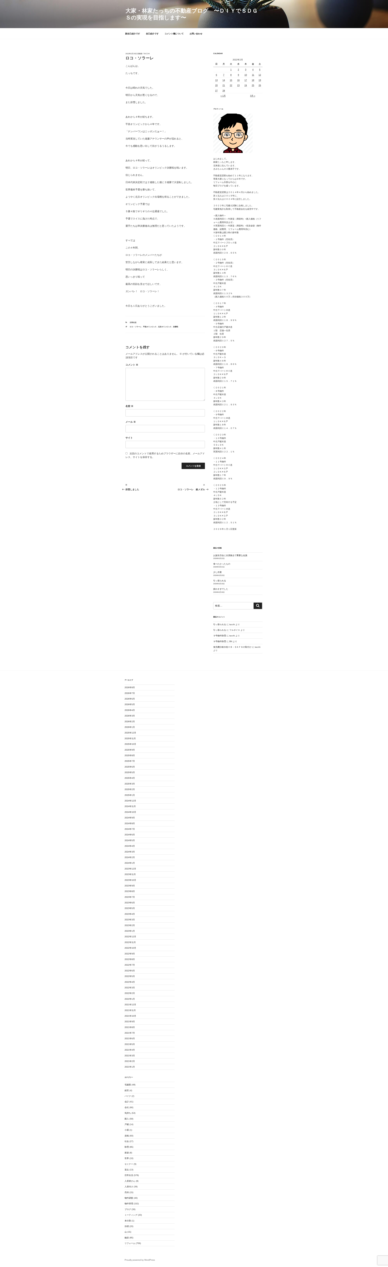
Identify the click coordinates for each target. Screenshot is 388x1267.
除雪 (127, 1147)
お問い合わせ (196, 33)
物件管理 (129, 1203)
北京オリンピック (164, 327)
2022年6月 (130, 970)
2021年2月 (130, 1061)
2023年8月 (130, 891)
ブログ (128, 1209)
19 (260, 80)
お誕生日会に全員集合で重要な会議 (230, 555)
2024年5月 (130, 840)
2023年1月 (130, 931)
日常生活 (133, 322)
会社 (127, 1107)
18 (253, 80)
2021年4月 (130, 1050)
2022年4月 (130, 982)
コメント (131, 364)
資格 (127, 1135)
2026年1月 (130, 727)
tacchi (146, 54)
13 (216, 80)
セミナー (129, 1164)
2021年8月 (130, 1027)
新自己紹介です (132, 33)
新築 (127, 1152)
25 (253, 85)
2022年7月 (130, 965)
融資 (127, 1237)
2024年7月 (130, 829)
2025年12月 (130, 732)
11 (253, 75)
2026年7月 (130, 693)
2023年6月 (130, 902)
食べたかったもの (221, 564)
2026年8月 (130, 687)
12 (260, 75)
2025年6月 (130, 767)
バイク (128, 1096)
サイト (129, 437)
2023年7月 (130, 897)
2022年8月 (130, 959)
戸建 (127, 1124)
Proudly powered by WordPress (140, 1260)
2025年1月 (130, 795)
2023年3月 (130, 919)
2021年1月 (130, 1067)
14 (223, 80)
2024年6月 (130, 834)
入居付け (129, 1186)
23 (238, 85)
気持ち (128, 1113)
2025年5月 (130, 772)
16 (238, 80)
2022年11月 (130, 942)
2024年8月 (130, 823)
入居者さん (130, 1181)
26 (260, 85)
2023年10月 (130, 880)
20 (216, 85)
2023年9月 (130, 885)
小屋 (127, 1130)
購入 (127, 1119)
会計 (127, 1101)
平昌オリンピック (149, 327)
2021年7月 (130, 1033)
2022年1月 (130, 999)
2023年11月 (130, 874)
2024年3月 (130, 852)
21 (223, 85)
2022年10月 (130, 948)
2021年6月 (130, 1038)
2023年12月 (130, 868)
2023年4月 (130, 914)
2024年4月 (130, 846)
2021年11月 (130, 1010)
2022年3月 (130, 987)
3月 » (252, 96)
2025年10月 (130, 744)
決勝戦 (175, 327)
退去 (127, 1169)
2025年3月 (130, 784)
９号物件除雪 (219, 635)
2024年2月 (130, 857)
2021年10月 (130, 1016)
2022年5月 (130, 976)
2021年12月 (130, 1004)
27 (216, 90)
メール (130, 422)
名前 (129, 406)
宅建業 (128, 1084)
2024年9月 (130, 817)
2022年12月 (130, 936)
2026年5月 (130, 704)
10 (245, 75)
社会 (127, 1141)
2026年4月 (130, 710)
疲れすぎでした (220, 589)
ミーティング (131, 1215)
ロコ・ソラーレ (135, 327)
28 (223, 90)
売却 (127, 1192)
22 (231, 85)
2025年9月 (130, 750)
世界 (127, 1158)
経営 (127, 1090)
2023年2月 (130, 925)
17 (245, 80)
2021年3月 (130, 1055)
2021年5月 (130, 1044)
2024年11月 (130, 806)
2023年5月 (130, 908)
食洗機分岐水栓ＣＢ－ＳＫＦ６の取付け (232, 647)
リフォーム (130, 1243)
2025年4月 (130, 778)
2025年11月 (130, 738)
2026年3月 (130, 716)
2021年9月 (130, 1021)
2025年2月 (130, 789)
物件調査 (129, 1198)
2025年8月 (130, 755)
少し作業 (217, 572)
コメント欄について (174, 33)
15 (231, 80)
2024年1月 (130, 863)
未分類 (128, 1220)
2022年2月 (130, 993)
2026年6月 (130, 699)
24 (245, 85)
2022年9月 (130, 953)
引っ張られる (219, 580)
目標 (127, 1226)
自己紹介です (152, 33)
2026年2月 (130, 721)
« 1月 (223, 96)
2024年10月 (130, 812)
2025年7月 (130, 761)
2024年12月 (130, 800)
